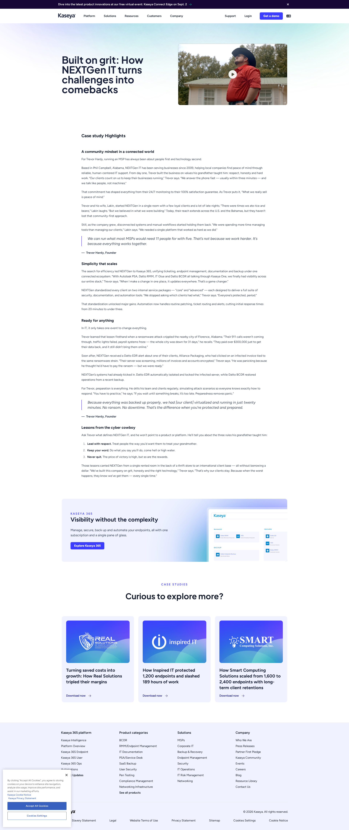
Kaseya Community (248, 757)
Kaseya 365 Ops (71, 763)
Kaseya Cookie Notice (19, 794)
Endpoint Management (192, 757)
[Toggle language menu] (288, 16)
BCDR (123, 740)
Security (182, 763)
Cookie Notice (278, 820)
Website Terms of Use (144, 820)
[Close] (67, 775)
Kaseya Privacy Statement (22, 798)
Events (240, 763)
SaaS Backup (127, 763)
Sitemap (214, 820)
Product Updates (72, 775)
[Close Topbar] (288, 4)
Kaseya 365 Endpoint (74, 752)
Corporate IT (185, 746)
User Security (128, 769)
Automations (69, 769)
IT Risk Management (190, 775)
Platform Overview (73, 746)
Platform (89, 16)
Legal (112, 820)
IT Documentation (131, 752)
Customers (154, 16)
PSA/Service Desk (131, 757)
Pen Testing (126, 775)
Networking (185, 781)
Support (230, 16)
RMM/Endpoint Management (138, 746)
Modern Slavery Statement (78, 820)
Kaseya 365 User (71, 757)
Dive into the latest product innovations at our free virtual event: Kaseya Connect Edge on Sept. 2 (122, 4)
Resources (131, 16)
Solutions (110, 16)
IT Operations (186, 769)
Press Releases (245, 746)
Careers (241, 769)
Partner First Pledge (248, 752)
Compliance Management (136, 781)
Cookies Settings (244, 820)
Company (176, 16)
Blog (238, 775)
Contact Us (243, 787)
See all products (130, 792)
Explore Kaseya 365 (87, 545)
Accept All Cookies (37, 806)
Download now (76, 695)
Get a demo (271, 16)
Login (248, 16)
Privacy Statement (184, 820)
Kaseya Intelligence (73, 740)
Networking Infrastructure (136, 787)
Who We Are (244, 740)
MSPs (181, 740)
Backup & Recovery (189, 752)
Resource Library (246, 781)
